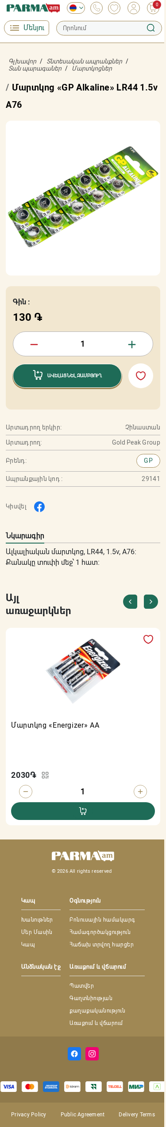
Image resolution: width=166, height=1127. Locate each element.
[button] (151, 601)
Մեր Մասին (37, 932)
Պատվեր (81, 986)
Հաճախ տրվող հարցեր (101, 945)
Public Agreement (83, 1114)
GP (148, 460)
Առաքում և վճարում (96, 1023)
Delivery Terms (136, 1114)
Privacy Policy (28, 1114)
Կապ (28, 945)
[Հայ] (73, 8)
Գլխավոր (22, 61)
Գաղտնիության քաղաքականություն (97, 1004)
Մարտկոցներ (92, 68)
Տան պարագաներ (35, 68)
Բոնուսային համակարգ (102, 920)
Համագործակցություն (100, 932)
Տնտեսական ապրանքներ (84, 61)
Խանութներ (37, 920)
